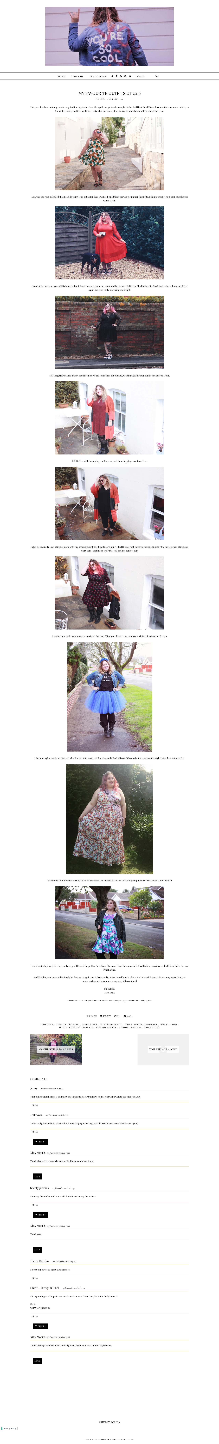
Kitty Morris (37, 1152)
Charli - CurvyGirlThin (44, 1288)
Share (93, 1016)
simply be (136, 1027)
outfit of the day (69, 1027)
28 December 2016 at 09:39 (64, 1261)
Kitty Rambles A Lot (104, 1439)
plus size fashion (106, 1027)
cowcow (61, 1024)
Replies (42, 1142)
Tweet (107, 1016)
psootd (123, 1027)
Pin (118, 1016)
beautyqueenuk (39, 1188)
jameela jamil (90, 1024)
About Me (77, 76)
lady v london (133, 1024)
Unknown (36, 1115)
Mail (129, 1016)
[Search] (156, 76)
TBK (132, 1439)
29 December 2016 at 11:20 (73, 1288)
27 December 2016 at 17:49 (64, 1188)
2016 (50, 1024)
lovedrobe (151, 1024)
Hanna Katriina (39, 1261)
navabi (164, 1024)
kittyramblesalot (111, 1024)
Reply (35, 1105)
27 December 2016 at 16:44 (52, 1088)
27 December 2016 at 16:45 (57, 1115)
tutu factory (152, 1027)
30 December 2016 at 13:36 (58, 1337)
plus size (88, 1027)
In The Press (97, 76)
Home (61, 76)
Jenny (33, 1088)
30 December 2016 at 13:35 (58, 1153)
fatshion (74, 1024)
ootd (174, 1024)
